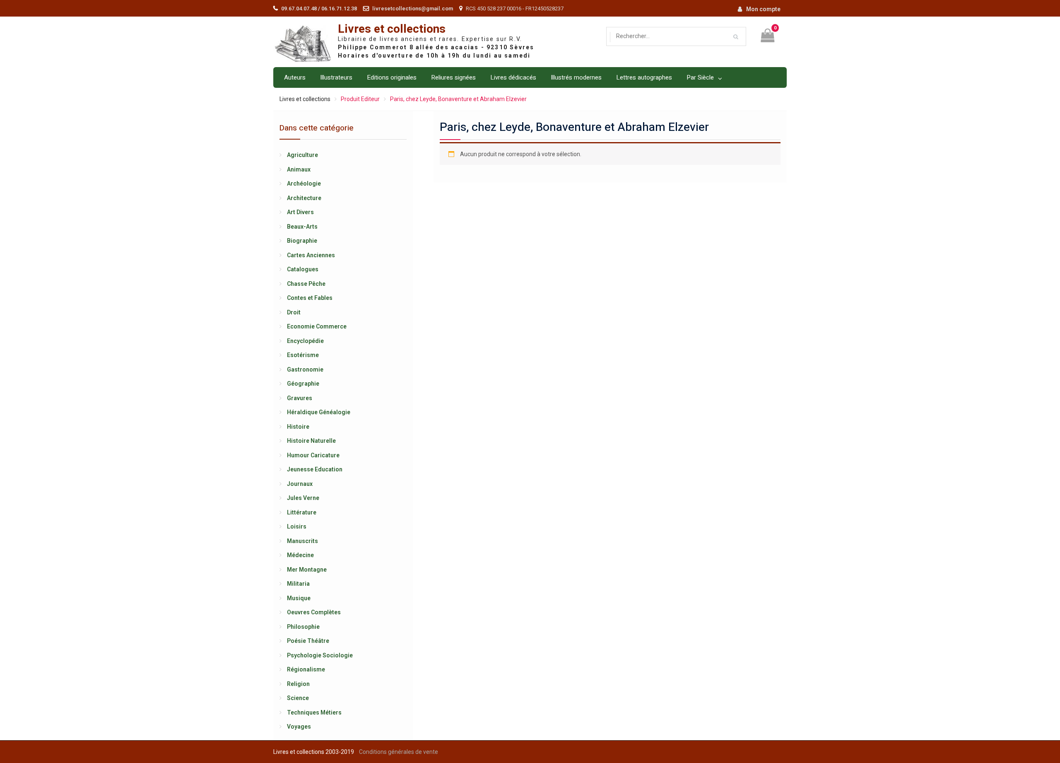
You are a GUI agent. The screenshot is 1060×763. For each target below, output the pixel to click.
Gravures (299, 398)
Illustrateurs (336, 77)
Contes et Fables (309, 298)
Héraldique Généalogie (318, 412)
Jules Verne (303, 498)
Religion (298, 684)
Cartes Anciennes (311, 255)
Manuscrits (302, 541)
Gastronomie (305, 369)
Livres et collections (392, 29)
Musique (299, 598)
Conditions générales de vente (398, 752)
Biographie (302, 240)
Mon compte (763, 9)
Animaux (299, 169)
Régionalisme (306, 669)
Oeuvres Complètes (314, 612)
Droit (294, 312)
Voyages (299, 726)
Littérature (301, 512)
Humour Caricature (313, 455)
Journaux (300, 483)
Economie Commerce (317, 326)
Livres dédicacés (513, 77)
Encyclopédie (305, 341)
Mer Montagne (307, 569)
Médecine (300, 555)
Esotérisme (303, 355)
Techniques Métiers (314, 712)
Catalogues (302, 269)
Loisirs (296, 526)
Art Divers (300, 212)
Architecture (304, 198)
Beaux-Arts (302, 226)
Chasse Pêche (306, 283)
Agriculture (302, 155)
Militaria (298, 583)
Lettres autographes (644, 77)
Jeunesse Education (314, 469)
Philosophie (303, 626)
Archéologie (304, 183)
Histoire (298, 426)
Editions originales (392, 77)
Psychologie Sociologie (320, 655)
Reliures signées (453, 77)
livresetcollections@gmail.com (412, 8)
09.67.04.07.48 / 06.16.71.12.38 (319, 8)
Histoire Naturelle (311, 440)
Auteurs (295, 77)
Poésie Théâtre (308, 640)
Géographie (303, 383)
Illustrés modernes (576, 77)
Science (298, 698)
